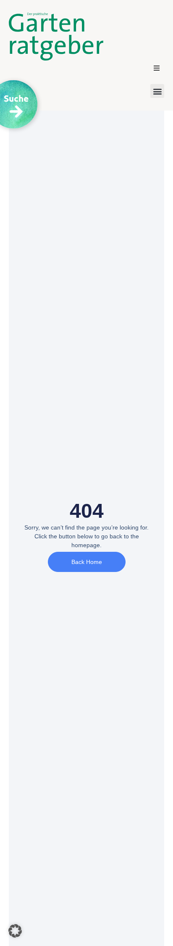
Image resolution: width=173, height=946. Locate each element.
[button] (156, 68)
